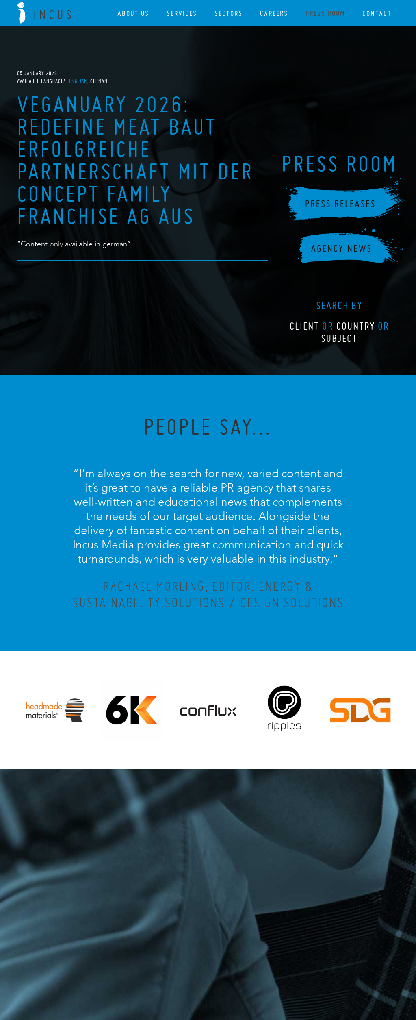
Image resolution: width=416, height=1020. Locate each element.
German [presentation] (99, 81)
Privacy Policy (186, 969)
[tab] (79, 81)
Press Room (325, 13)
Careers (274, 13)
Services (182, 13)
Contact (377, 13)
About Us (133, 13)
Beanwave (248, 976)
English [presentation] (78, 81)
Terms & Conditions (223, 969)
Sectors (228, 13)
